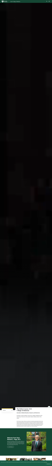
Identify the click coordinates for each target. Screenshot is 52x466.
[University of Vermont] (3, 2)
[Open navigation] (12, 410)
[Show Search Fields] (47, 1)
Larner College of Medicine (15, 1)
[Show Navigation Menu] (49, 1)
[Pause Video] (49, 407)
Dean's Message (10, 446)
